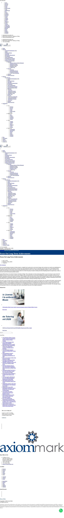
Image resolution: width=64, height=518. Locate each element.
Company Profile (5, 245)
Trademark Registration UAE (11, 50)
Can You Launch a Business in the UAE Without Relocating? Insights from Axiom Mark (8, 378)
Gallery (3, 139)
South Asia (7, 25)
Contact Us (4, 141)
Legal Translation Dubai (10, 59)
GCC (6, 2)
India (6, 29)
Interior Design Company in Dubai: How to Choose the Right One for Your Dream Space (9, 405)
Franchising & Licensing (10, 58)
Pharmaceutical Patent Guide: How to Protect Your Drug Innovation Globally (8, 396)
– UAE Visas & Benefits (12, 96)
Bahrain (6, 3)
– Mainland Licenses (12, 91)
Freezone (9, 68)
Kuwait (6, 4)
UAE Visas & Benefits (14, 73)
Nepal (6, 30)
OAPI (6, 22)
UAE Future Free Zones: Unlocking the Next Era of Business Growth (7, 392)
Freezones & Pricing (14, 72)
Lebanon (6, 13)
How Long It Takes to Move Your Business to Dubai (9, 358)
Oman (6, 6)
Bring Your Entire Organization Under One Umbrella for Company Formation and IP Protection (8, 347)
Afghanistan (7, 26)
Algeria (6, 18)
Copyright (7, 54)
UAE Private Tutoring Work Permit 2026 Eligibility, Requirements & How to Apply (8, 343)
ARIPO (6, 19)
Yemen (6, 16)
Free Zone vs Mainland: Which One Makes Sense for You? (8, 361)
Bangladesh (7, 27)
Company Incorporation (9, 60)
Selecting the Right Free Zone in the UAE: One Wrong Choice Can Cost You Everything (8, 371)
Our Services (7, 77)
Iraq (6, 11)
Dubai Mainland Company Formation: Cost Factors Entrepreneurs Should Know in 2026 (8, 355)
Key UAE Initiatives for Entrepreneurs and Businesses (8, 399)
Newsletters (4, 138)
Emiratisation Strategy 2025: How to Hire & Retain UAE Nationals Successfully (9, 384)
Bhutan (6, 28)
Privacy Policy (3, 498)
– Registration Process (12, 99)
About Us (4, 140)
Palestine (6, 15)
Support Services (11, 75)
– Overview (10, 90)
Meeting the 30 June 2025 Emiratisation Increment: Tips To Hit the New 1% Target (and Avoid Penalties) (8, 389)
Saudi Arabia (7, 8)
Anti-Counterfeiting (9, 57)
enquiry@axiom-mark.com (7, 464)
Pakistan (6, 31)
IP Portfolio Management (10, 55)
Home (3, 48)
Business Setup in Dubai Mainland (17, 63)
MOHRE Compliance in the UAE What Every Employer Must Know (9, 363)
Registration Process (14, 70)
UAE (6, 9)
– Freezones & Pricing (12, 97)
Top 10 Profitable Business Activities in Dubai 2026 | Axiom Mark (9, 351)
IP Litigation (7, 56)
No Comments (3, 264)
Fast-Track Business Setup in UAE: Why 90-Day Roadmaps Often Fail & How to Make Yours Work (9, 367)
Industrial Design (8, 52)
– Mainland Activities (12, 92)
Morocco (7, 21)
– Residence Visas (11, 93)
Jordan (6, 12)
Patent (6, 51)
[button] (4, 417)
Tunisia (6, 24)
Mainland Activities (14, 65)
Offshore (9, 74)
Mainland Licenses (13, 64)
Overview (12, 69)
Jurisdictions (4, 103)
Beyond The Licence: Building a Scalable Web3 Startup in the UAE (8, 374)
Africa (6, 17)
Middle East (7, 10)
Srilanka (6, 33)
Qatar (6, 7)
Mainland (9, 61)
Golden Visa (12, 67)
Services (4, 49)
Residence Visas (13, 66)
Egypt (6, 20)
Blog (3, 137)
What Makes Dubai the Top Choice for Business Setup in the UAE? (8, 381)
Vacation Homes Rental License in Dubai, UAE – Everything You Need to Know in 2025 (9, 401)
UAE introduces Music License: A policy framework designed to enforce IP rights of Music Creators (8, 339)
